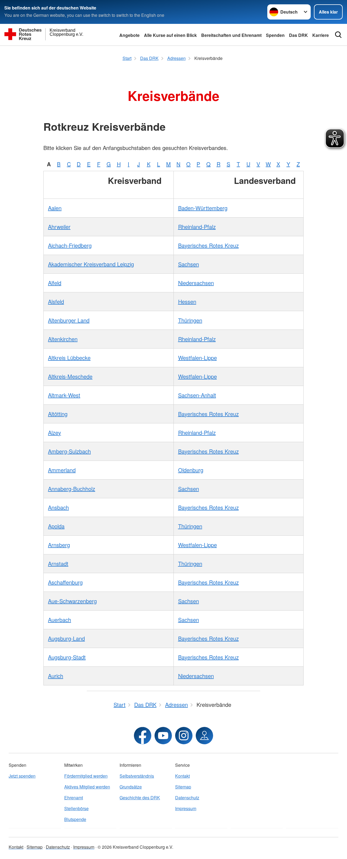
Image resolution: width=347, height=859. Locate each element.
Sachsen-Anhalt (197, 395)
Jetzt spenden (22, 776)
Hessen (187, 301)
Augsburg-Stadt (67, 657)
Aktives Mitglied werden (87, 787)
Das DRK (298, 35)
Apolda (56, 526)
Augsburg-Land (66, 638)
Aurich (55, 676)
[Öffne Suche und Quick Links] (338, 34)
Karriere (320, 35)
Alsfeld (56, 301)
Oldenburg (190, 470)
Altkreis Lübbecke (69, 358)
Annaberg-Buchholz (71, 489)
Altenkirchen (63, 339)
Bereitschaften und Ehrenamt (231, 35)
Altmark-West (64, 395)
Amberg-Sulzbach (69, 451)
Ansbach (58, 507)
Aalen (55, 208)
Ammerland (62, 470)
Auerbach (59, 620)
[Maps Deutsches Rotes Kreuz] (204, 735)
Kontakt (182, 776)
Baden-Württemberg (202, 208)
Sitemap (183, 787)
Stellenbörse (76, 808)
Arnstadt (58, 563)
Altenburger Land (68, 320)
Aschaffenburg (65, 582)
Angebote (129, 35)
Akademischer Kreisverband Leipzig (91, 264)
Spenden (275, 35)
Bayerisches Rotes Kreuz (208, 245)
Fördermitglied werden (86, 776)
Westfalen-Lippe (197, 358)
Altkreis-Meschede (70, 376)
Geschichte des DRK (140, 797)
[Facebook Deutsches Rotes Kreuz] (142, 735)
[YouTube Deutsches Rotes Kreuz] (163, 735)
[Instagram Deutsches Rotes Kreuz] (183, 735)
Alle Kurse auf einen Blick (170, 35)
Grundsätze (131, 787)
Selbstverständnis (137, 776)
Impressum (185, 808)
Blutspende (75, 819)
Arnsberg (59, 545)
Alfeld (54, 283)
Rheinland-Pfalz (197, 227)
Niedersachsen (196, 283)
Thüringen (190, 320)
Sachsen (188, 264)
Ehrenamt (73, 797)
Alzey (54, 432)
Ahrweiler (59, 227)
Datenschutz (187, 797)
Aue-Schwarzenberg (72, 601)
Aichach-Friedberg (70, 245)
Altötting (58, 414)
